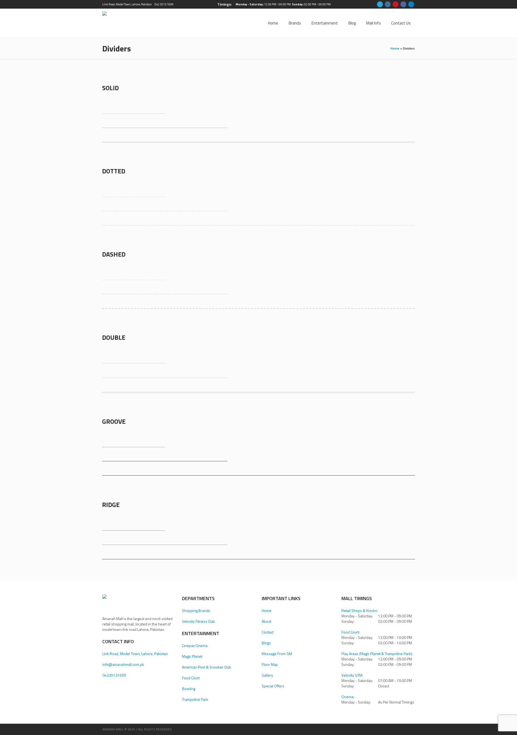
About (266, 621)
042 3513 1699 (164, 4)
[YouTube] (396, 4)
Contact (268, 632)
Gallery (267, 675)
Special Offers (273, 686)
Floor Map (270, 664)
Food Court (191, 678)
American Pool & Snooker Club (206, 667)
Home (394, 48)
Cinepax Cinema (194, 645)
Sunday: (347, 621)
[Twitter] (380, 4)
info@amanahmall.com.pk (123, 664)
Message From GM (277, 653)
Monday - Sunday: (356, 702)
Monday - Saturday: (357, 616)
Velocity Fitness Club (198, 621)
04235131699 (114, 675)
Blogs (266, 643)
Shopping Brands (196, 610)
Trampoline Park (195, 699)
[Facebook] (403, 4)
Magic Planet (192, 656)
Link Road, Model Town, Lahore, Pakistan (127, 4)
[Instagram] (388, 4)
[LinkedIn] (411, 4)
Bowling (188, 688)
